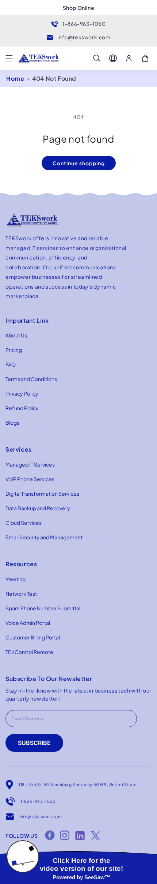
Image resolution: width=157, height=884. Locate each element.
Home (15, 78)
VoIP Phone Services (29, 479)
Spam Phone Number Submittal (42, 608)
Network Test (21, 593)
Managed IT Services (30, 464)
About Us (16, 335)
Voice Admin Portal (27, 622)
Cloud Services (23, 522)
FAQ (10, 364)
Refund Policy (22, 408)
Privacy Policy (21, 393)
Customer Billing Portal (32, 637)
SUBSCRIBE (34, 742)
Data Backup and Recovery (37, 508)
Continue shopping (79, 163)
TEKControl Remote (29, 652)
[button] (9, 58)
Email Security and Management (44, 537)
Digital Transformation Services (42, 493)
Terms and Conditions (31, 379)
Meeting (15, 579)
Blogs (12, 422)
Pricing (13, 349)
